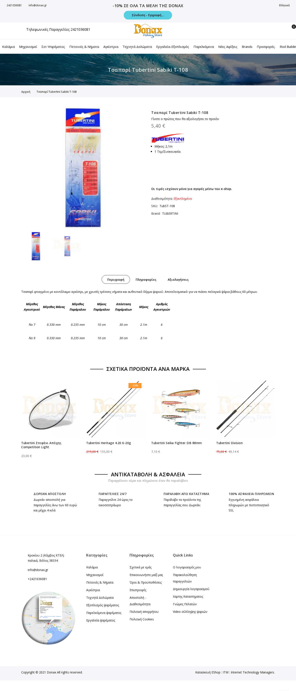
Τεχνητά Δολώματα (100, 597)
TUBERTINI (170, 213)
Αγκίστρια (93, 590)
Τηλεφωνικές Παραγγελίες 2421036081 (58, 29)
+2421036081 (37, 579)
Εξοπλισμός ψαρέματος (102, 605)
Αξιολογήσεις (178, 279)
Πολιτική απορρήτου (144, 612)
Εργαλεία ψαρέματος (100, 620)
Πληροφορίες (146, 279)
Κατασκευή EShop (207, 672)
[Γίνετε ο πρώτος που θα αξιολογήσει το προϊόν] (50, 452)
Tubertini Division (229, 443)
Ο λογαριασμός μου (187, 567)
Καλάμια (92, 567)
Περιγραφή (115, 279)
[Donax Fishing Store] (148, 31)
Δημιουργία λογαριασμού (191, 589)
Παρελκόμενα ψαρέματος (103, 613)
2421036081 (14, 5)
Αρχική (25, 92)
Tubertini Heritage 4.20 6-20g (108, 443)
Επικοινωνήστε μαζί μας (146, 575)
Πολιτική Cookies (142, 619)
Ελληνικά (284, 5)
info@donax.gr (38, 5)
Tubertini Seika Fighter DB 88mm (176, 443)
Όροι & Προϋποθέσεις (146, 582)
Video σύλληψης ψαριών (190, 612)
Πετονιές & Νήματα (99, 582)
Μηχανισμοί (94, 575)
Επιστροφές (138, 590)
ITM (225, 672)
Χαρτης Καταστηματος (188, 596)
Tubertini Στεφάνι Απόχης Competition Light (41, 445)
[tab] (116, 279)
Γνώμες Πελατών (185, 604)
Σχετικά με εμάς (140, 567)
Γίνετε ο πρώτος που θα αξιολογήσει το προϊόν (185, 119)
